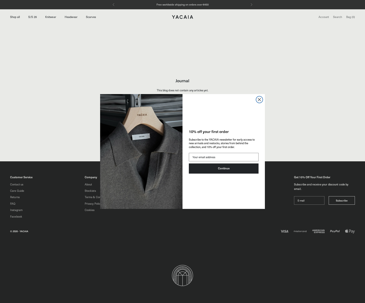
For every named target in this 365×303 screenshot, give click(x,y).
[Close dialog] (259, 99)
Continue (224, 168)
